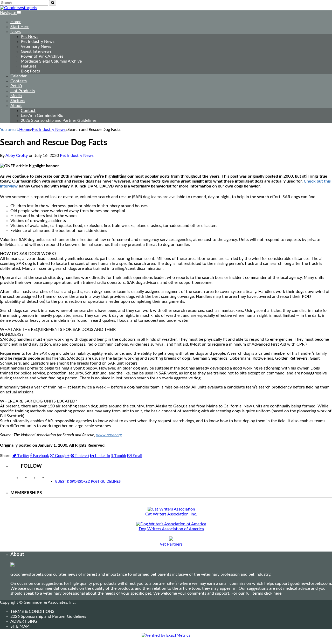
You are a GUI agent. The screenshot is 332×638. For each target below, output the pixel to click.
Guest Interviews (36, 51)
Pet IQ (16, 86)
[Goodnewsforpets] (18, 8)
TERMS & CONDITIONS (32, 611)
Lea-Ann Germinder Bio (42, 115)
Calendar (18, 76)
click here (272, 593)
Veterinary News (36, 46)
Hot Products (22, 91)
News (15, 32)
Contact (28, 111)
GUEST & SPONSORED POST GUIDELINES (88, 481)
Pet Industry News (37, 41)
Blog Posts (30, 71)
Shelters (17, 101)
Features (28, 66)
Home (15, 22)
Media (16, 96)
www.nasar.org (109, 435)
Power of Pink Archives (42, 56)
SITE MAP (19, 626)
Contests (18, 81)
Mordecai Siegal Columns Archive (51, 61)
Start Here (19, 27)
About (16, 106)
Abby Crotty (16, 155)
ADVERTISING (23, 621)
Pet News (29, 37)
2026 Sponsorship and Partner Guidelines (58, 120)
